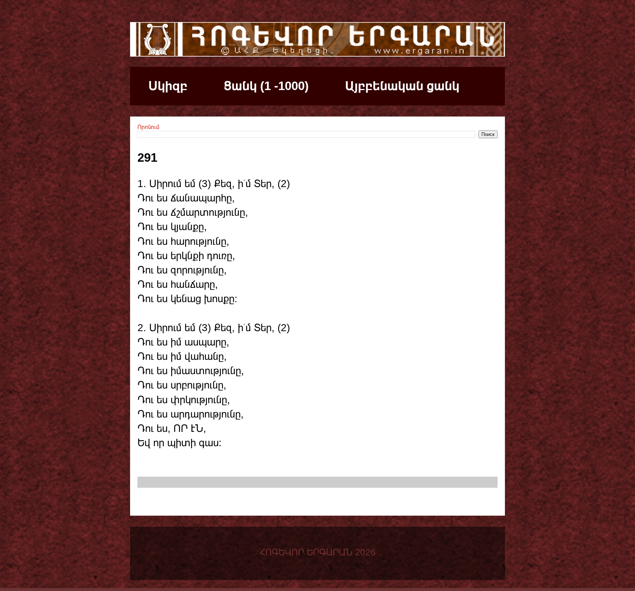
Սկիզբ (167, 86)
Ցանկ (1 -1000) (266, 86)
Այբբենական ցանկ (402, 86)
